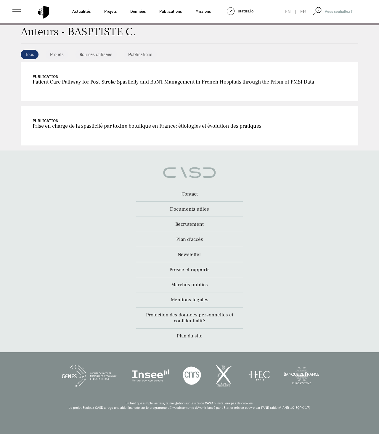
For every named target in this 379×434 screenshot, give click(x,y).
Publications (170, 11)
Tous (29, 54)
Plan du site (190, 336)
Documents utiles (189, 209)
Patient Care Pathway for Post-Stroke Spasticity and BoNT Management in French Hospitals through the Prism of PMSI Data (173, 82)
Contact (190, 194)
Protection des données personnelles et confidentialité (189, 318)
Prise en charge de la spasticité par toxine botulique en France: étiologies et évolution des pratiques (147, 126)
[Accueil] (43, 12)
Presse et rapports (189, 269)
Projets (110, 11)
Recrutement (189, 224)
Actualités (81, 11)
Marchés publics (189, 284)
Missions (203, 11)
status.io (245, 11)
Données (138, 11)
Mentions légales (189, 300)
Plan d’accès (189, 239)
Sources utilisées (96, 54)
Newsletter (189, 254)
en (288, 11)
